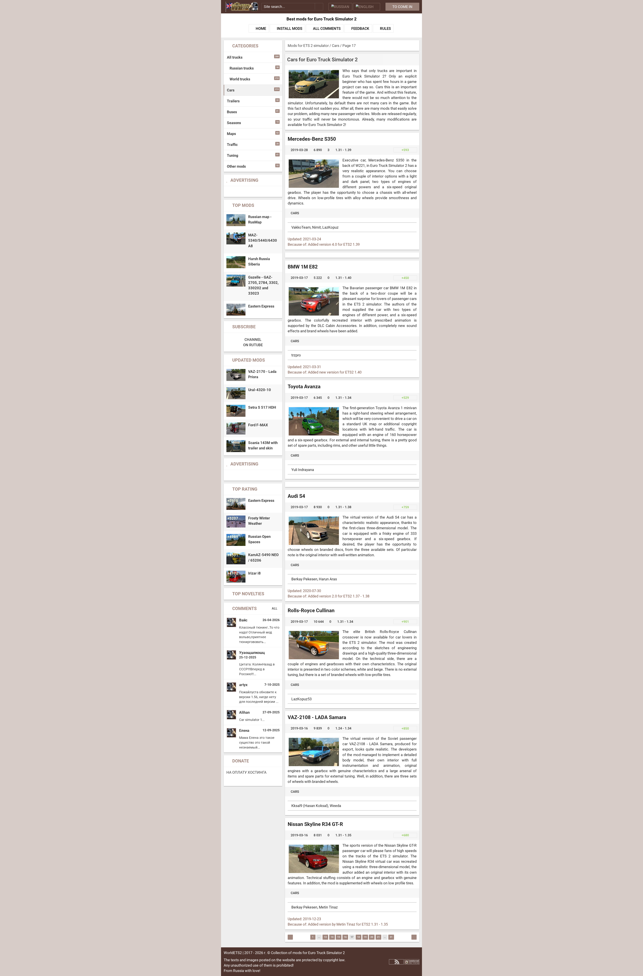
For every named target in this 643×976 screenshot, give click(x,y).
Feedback (360, 28)
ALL (274, 608)
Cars (295, 213)
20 (371, 937)
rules (385, 28)
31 (391, 937)
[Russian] (340, 6)
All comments (327, 28)
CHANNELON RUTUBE (253, 342)
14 (332, 937)
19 (365, 937)
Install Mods (289, 28)
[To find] (319, 6)
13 (325, 937)
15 (338, 937)
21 (378, 937)
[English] (366, 6)
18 (358, 937)
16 (345, 937)
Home (261, 28)
